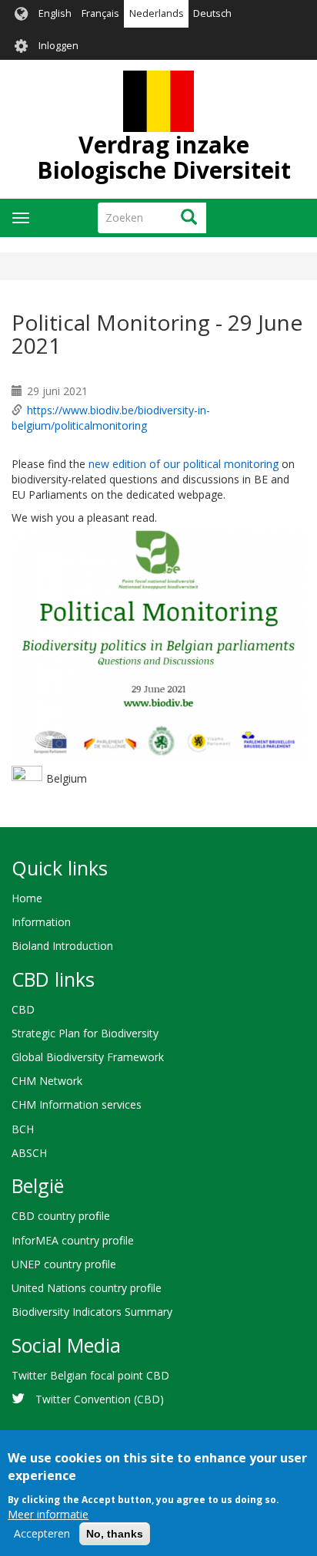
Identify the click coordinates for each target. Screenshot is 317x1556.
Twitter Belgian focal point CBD (90, 1375)
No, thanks (114, 1534)
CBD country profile (61, 1215)
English (55, 13)
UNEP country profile (64, 1264)
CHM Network (47, 1080)
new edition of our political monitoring (183, 464)
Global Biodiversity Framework (88, 1057)
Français (100, 13)
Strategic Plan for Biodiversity (85, 1033)
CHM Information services (77, 1104)
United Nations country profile (87, 1288)
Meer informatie (48, 1514)
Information (41, 922)
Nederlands (156, 13)
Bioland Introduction (62, 945)
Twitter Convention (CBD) (99, 1399)
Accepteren (42, 1533)
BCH (23, 1129)
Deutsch (212, 13)
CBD (23, 1009)
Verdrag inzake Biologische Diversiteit (164, 157)
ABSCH (29, 1153)
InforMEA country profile (73, 1240)
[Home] (158, 101)
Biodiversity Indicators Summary (92, 1311)
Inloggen (58, 45)
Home (27, 898)
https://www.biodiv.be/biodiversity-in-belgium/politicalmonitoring (111, 418)
